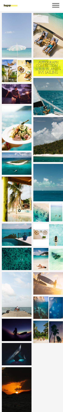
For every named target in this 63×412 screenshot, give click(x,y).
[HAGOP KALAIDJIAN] (10, 7)
